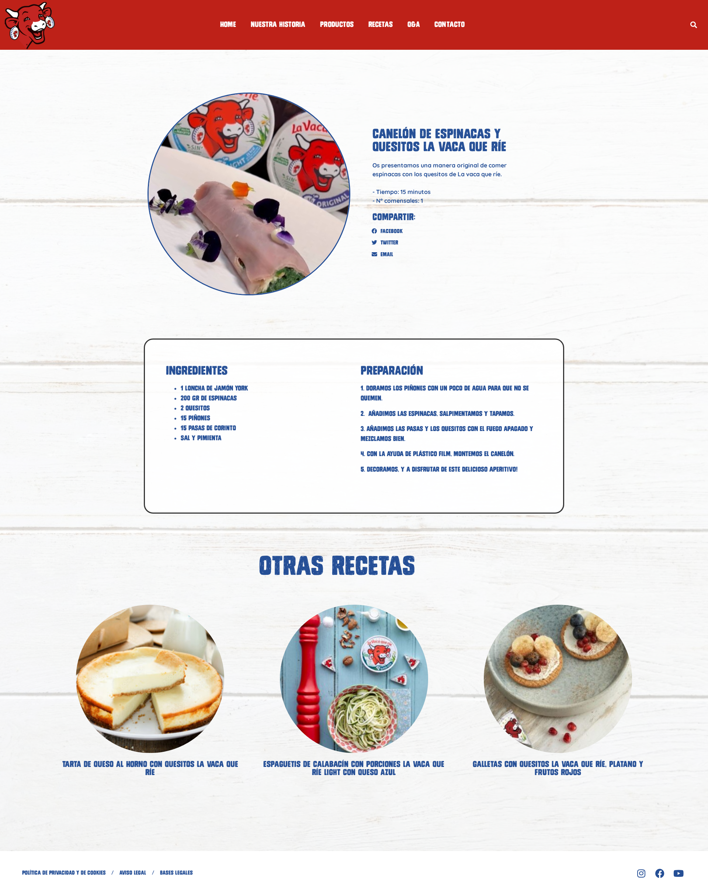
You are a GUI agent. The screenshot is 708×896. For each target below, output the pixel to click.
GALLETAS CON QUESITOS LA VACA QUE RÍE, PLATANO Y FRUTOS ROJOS (558, 768)
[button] (693, 25)
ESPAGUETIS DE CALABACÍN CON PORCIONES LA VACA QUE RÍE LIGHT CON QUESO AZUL (353, 768)
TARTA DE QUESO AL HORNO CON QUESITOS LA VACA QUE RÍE (150, 768)
